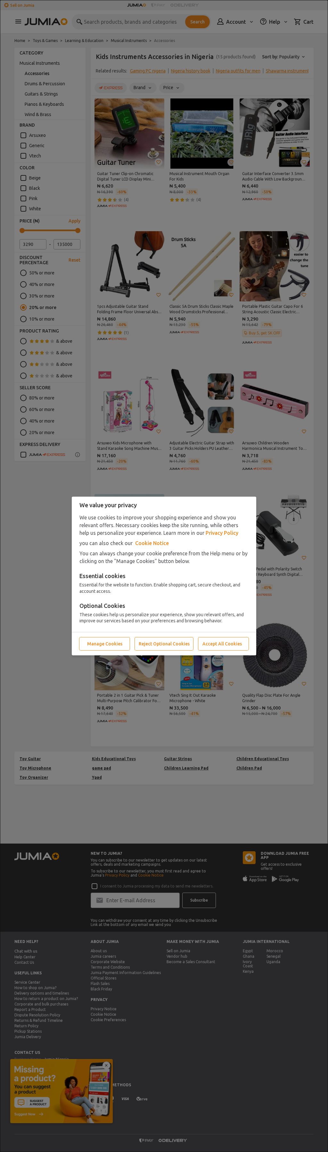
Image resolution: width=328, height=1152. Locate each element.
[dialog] (164, 576)
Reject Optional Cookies (164, 643)
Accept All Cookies (222, 643)
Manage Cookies (104, 643)
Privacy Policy (222, 533)
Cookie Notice (152, 543)
